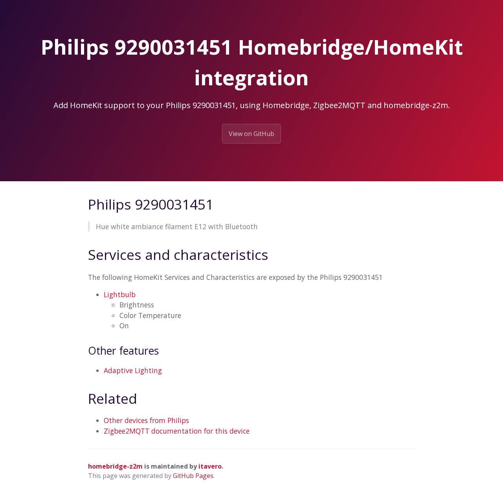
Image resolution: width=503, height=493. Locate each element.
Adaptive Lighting (133, 370)
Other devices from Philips (146, 420)
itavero (210, 466)
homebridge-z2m (115, 466)
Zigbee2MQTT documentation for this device (177, 431)
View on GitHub (251, 133)
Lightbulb (120, 294)
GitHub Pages (193, 475)
